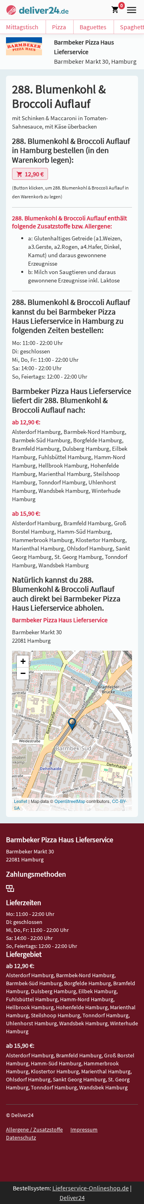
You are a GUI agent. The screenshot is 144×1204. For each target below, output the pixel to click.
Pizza (59, 27)
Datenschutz (21, 1137)
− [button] (23, 673)
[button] (130, 9)
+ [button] (23, 661)
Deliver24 (72, 1198)
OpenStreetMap (69, 801)
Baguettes (93, 27)
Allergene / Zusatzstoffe (34, 1129)
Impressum (84, 1129)
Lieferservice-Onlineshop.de (90, 1188)
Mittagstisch (22, 27)
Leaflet (20, 801)
